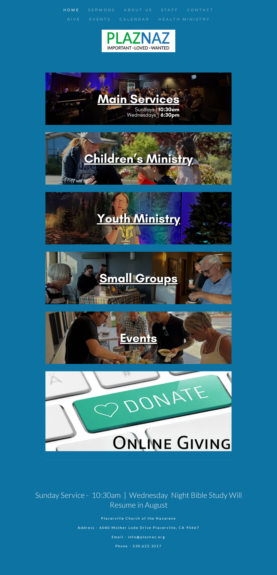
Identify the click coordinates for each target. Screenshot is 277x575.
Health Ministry (184, 19)
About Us (138, 10)
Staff (170, 10)
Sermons (101, 10)
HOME (71, 10)
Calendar (134, 19)
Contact (200, 10)
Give (73, 19)
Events (100, 19)
